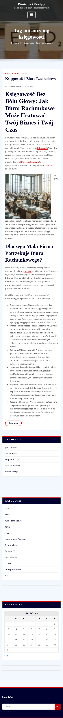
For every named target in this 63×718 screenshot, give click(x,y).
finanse (48, 165)
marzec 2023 (10, 471)
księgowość (42, 148)
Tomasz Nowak (13, 86)
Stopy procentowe (12, 569)
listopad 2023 (10, 459)
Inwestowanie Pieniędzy (15, 539)
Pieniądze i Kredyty (31, 4)
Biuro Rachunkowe (20, 73)
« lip (6, 655)
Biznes (8, 73)
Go (57, 706)
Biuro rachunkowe (30, 162)
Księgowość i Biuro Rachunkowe (38, 42)
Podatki (7, 563)
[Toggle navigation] (31, 15)
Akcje (6, 508)
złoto (6, 575)
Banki (6, 514)
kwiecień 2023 (10, 465)
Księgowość (9, 551)
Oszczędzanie (10, 557)
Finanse (7, 533)
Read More (13, 423)
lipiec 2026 (9, 447)
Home (16, 42)
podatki (27, 271)
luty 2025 (8, 453)
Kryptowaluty (10, 545)
